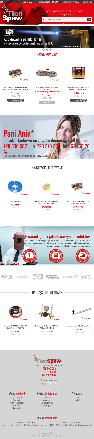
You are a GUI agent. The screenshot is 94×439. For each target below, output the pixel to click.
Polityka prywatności (17, 402)
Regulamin (17, 407)
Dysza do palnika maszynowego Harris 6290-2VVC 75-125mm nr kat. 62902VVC (15, 88)
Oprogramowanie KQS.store (47, 433)
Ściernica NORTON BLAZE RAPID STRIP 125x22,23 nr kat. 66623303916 (15, 327)
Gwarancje (16, 400)
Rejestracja (47, 397)
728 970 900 (65, 11)
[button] (43, 49)
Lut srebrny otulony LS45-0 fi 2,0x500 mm (78, 326)
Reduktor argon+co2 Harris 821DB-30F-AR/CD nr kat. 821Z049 (47, 327)
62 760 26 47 (77, 11)
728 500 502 (54, 11)
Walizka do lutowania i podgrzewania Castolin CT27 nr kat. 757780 (78, 88)
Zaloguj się (47, 400)
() (68, 25)
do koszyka (15, 100)
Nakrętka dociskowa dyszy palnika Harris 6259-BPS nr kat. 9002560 (47, 202)
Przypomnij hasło (47, 405)
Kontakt (77, 400)
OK (89, 19)
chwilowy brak (47, 102)
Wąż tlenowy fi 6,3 (15, 201)
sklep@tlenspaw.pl (66, 14)
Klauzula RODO (17, 405)
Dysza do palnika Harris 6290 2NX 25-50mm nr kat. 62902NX (78, 202)
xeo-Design (58, 435)
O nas (77, 397)
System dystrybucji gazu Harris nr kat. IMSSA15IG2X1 (47, 89)
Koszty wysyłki (17, 397)
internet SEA (47, 435)
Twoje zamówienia (47, 402)
